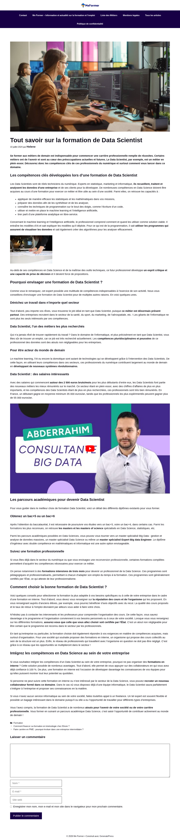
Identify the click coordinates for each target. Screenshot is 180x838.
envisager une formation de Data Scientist (48, 294)
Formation (18, 723)
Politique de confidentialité (90, 24)
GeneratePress (107, 836)
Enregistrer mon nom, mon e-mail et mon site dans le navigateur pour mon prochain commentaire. (68, 806)
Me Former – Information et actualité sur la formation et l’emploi (63, 15)
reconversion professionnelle (112, 559)
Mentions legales (131, 15)
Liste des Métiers (109, 15)
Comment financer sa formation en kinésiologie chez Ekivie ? (41, 726)
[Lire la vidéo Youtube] (90, 449)
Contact (23, 15)
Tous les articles (153, 15)
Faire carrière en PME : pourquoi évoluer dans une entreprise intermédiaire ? (48, 729)
